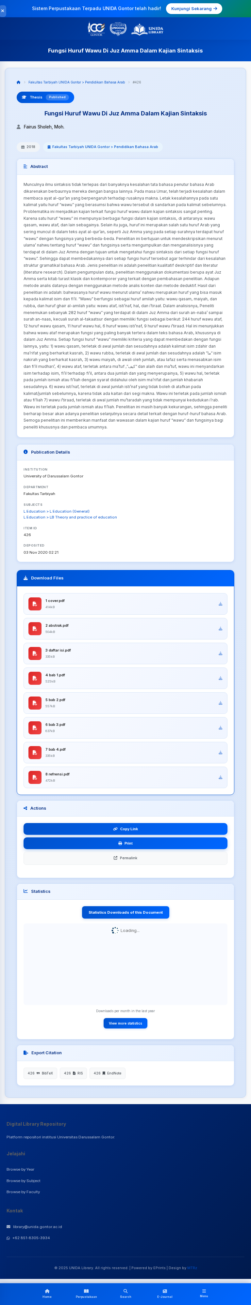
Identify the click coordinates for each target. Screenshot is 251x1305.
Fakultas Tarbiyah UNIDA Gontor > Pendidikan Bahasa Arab (76, 82)
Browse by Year (20, 1169)
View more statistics (125, 1023)
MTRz (192, 1268)
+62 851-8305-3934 (31, 1238)
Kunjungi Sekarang (191, 8)
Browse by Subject (24, 1180)
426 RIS (73, 1073)
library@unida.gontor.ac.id (37, 1226)
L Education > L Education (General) (57, 511)
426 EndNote (107, 1073)
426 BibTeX (40, 1073)
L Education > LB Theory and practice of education (70, 517)
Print (129, 843)
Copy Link (129, 829)
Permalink (128, 858)
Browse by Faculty (23, 1192)
